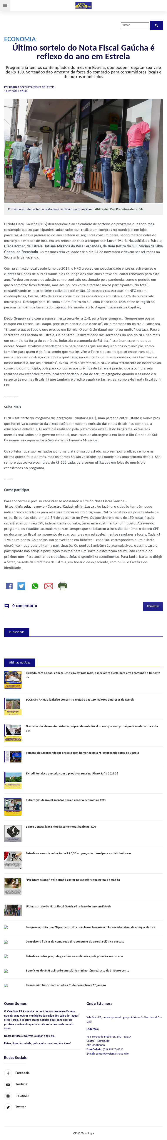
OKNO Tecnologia (83, 1133)
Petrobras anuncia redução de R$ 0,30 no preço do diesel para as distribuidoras (78, 853)
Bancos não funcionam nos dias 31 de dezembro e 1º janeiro (66, 985)
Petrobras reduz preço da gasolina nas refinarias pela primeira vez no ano (74, 956)
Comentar (153, 606)
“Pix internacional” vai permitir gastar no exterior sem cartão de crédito (73, 880)
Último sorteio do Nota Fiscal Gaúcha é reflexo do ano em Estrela (68, 906)
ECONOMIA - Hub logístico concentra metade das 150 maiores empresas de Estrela (80, 699)
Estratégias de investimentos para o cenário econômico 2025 (66, 800)
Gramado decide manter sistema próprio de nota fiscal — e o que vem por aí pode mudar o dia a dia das (92, 728)
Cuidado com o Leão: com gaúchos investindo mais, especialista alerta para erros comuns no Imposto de (93, 675)
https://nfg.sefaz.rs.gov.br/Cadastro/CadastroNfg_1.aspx (49, 507)
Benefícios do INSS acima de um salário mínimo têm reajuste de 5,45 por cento (77, 970)
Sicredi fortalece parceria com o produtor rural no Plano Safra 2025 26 (72, 773)
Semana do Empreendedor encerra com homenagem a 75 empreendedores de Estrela (82, 753)
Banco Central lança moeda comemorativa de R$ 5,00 (61, 827)
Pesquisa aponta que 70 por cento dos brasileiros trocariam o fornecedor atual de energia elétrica (90, 927)
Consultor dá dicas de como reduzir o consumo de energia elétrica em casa (75, 941)
